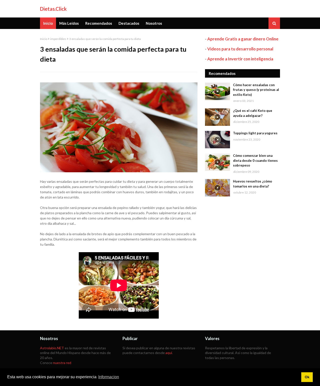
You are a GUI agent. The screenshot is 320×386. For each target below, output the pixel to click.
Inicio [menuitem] (48, 23)
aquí (169, 353)
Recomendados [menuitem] (98, 23)
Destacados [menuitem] (128, 23)
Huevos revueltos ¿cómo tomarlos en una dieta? (252, 183)
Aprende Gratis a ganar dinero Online (242, 38)
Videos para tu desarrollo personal (240, 48)
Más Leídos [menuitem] (69, 23)
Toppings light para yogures (255, 133)
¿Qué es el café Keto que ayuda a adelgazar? (252, 113)
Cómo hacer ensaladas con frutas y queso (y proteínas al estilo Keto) (256, 90)
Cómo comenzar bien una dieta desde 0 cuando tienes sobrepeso (255, 160)
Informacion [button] (108, 377)
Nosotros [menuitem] (154, 23)
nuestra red (62, 363)
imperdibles (58, 39)
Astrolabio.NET (52, 348)
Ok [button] (307, 377)
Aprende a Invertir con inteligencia (240, 58)
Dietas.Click (53, 9)
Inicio (43, 39)
